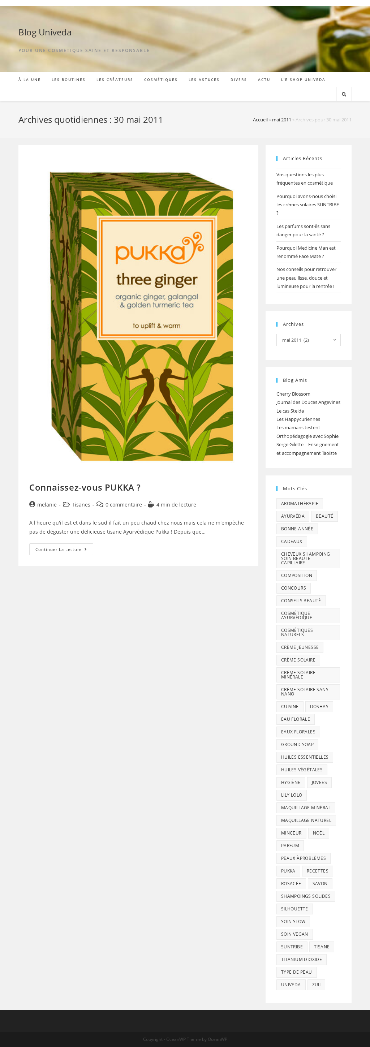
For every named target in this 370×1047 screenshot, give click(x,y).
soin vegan (294, 934)
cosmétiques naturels (297, 632)
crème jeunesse (300, 647)
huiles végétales (302, 770)
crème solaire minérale (298, 674)
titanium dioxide (301, 959)
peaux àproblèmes (303, 858)
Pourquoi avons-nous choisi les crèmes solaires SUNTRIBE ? (307, 204)
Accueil (260, 119)
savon (320, 883)
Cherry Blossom (293, 394)
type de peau (296, 972)
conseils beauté (301, 601)
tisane (322, 947)
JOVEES (319, 782)
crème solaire (298, 660)
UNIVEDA (291, 985)
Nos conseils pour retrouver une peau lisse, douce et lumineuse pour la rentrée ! (306, 277)
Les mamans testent (298, 427)
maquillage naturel (306, 820)
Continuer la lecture (64, 550)
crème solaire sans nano (304, 691)
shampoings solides (306, 896)
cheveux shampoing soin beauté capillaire (305, 558)
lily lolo (291, 795)
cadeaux (291, 541)
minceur (291, 833)
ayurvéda (293, 516)
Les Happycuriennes (298, 419)
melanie (47, 504)
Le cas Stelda (290, 411)
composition (296, 575)
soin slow (293, 921)
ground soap (297, 744)
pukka (288, 871)
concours (293, 588)
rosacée (291, 883)
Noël (319, 833)
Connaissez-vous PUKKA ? (85, 487)
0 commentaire (124, 504)
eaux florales (298, 732)
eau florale (295, 719)
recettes (317, 871)
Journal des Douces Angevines (308, 402)
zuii (316, 985)
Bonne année (297, 529)
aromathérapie (299, 503)
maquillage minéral (306, 808)
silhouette (294, 909)
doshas (319, 706)
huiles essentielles (305, 757)
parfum (290, 846)
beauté (324, 516)
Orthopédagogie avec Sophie (307, 436)
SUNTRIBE (292, 947)
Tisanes (81, 504)
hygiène (291, 782)
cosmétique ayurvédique (296, 615)
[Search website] (344, 95)
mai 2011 (281, 119)
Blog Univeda (45, 32)
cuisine (290, 706)
